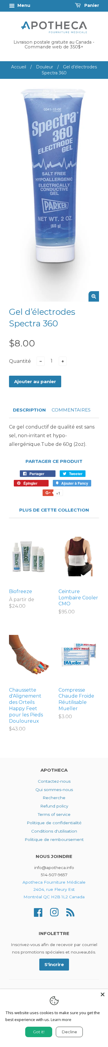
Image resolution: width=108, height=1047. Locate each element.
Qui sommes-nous (54, 789)
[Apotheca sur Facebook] (38, 912)
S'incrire (54, 964)
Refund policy (54, 806)
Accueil (18, 67)
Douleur (44, 67)
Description (29, 410)
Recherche (54, 797)
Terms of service (54, 814)
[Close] (103, 994)
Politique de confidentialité (54, 822)
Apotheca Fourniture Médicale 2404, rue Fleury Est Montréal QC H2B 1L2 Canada (54, 889)
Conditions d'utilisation (54, 831)
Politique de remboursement (54, 839)
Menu (23, 5)
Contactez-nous (54, 781)
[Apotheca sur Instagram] (54, 912)
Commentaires (71, 410)
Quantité (20, 361)
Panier (91, 5)
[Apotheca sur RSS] (70, 912)
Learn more (61, 1019)
